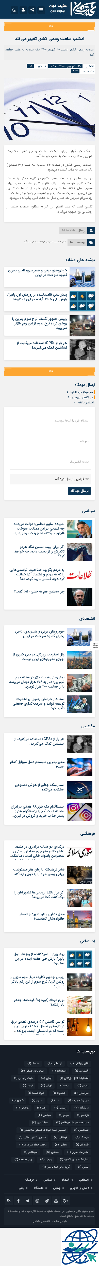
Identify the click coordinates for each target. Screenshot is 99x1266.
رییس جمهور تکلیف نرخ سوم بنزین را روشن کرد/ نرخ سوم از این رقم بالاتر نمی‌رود (39, 323)
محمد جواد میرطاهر (33, 1145)
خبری (37, 1100)
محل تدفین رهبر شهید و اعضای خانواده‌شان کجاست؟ (41, 916)
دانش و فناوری (79, 1187)
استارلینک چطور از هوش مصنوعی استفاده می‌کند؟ (39, 787)
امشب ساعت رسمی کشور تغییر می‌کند (49, 38)
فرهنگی (60, 1137)
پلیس (83, 1167)
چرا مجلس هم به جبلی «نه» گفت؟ (39, 591)
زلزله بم (83, 1115)
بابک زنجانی (23, 1078)
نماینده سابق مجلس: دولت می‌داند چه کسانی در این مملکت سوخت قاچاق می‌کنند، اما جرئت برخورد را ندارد (38, 531)
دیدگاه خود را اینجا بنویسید (72, 420)
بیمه (64, 1086)
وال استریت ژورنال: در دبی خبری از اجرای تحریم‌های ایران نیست (38, 657)
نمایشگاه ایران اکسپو (74, 1159)
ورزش (46, 1159)
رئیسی (60, 1108)
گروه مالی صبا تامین (56, 1167)
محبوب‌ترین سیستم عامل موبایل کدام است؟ (37, 764)
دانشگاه (81, 1108)
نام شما (84, 441)
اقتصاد (33, 1063)
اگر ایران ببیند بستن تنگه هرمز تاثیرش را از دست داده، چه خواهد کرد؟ (39, 551)
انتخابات (59, 1071)
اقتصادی (82, 1071)
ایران (46, 1078)
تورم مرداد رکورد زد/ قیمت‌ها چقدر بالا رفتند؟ (39, 1002)
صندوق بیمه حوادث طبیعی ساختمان (43, 1130)
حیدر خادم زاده (78, 1100)
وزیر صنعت (23, 1159)
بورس (83, 1086)
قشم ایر (82, 1145)
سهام (64, 1115)
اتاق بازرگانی (79, 1063)
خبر (55, 1100)
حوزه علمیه (36, 1093)
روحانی (22, 1108)
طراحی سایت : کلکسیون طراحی (49, 1221)
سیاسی (44, 1115)
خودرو (18, 1100)
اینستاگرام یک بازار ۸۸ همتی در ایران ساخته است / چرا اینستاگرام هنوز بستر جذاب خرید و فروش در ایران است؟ (37, 813)
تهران (46, 1086)
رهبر (41, 1108)
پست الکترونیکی (79, 461)
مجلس (61, 1145)
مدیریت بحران (78, 1152)
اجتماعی (54, 1063)
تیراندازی (81, 1093)
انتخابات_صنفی (32, 1071)
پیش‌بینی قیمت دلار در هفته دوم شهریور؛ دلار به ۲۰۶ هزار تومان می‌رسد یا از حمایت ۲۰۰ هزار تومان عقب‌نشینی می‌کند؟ (36, 684)
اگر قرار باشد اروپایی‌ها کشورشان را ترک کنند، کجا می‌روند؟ (39, 895)
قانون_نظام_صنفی (32, 1137)
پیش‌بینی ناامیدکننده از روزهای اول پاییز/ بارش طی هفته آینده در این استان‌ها (37, 297)
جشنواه (59, 1093)
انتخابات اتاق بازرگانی (74, 1078)
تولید (28, 1086)
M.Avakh (68, 230)
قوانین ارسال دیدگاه (69, 479)
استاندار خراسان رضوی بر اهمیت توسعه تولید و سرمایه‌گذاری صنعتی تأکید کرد (38, 703)
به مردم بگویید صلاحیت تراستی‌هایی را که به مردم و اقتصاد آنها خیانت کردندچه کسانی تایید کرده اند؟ (36, 574)
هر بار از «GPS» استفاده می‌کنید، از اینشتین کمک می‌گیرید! (42, 345)
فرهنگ (82, 1137)
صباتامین (81, 1130)
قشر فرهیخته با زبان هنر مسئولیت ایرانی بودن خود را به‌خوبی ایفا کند (38, 872)
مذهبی (52, 1152)
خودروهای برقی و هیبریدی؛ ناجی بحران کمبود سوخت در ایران (37, 273)
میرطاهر (31, 1152)
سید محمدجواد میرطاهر (72, 1122)
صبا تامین (40, 1122)
